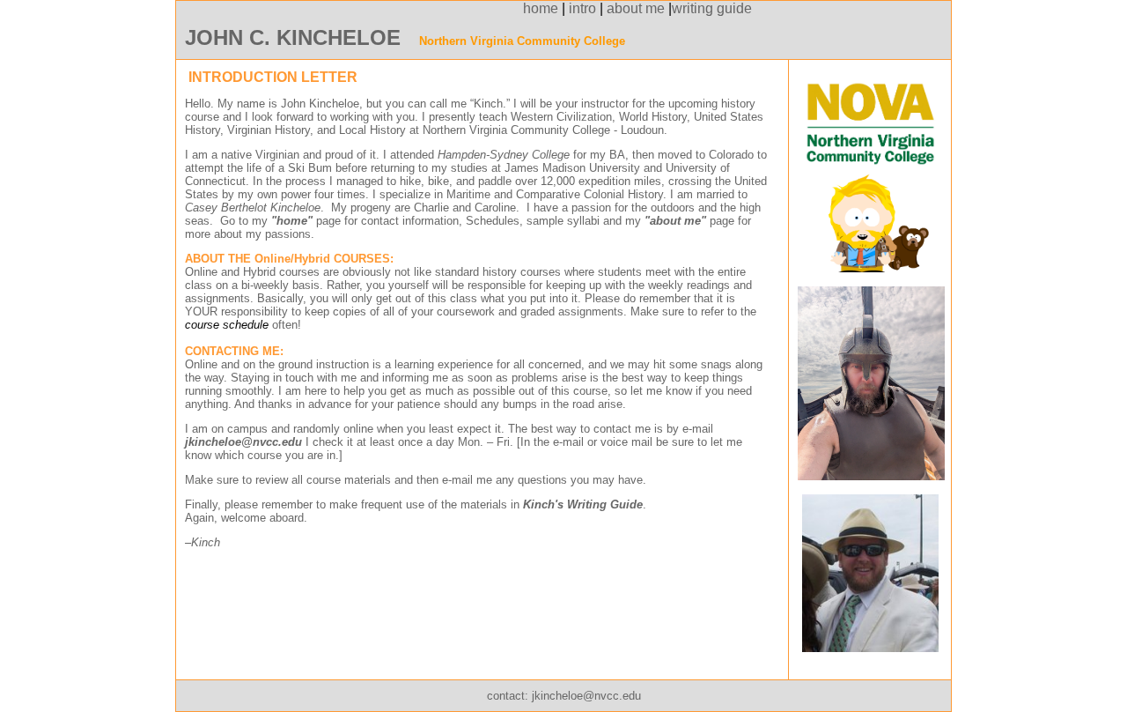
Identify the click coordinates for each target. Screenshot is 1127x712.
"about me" (675, 220)
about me (636, 8)
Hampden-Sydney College (504, 154)
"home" (292, 220)
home (371, 8)
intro (582, 8)
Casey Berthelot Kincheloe (252, 207)
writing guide (712, 8)
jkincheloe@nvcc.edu (586, 695)
